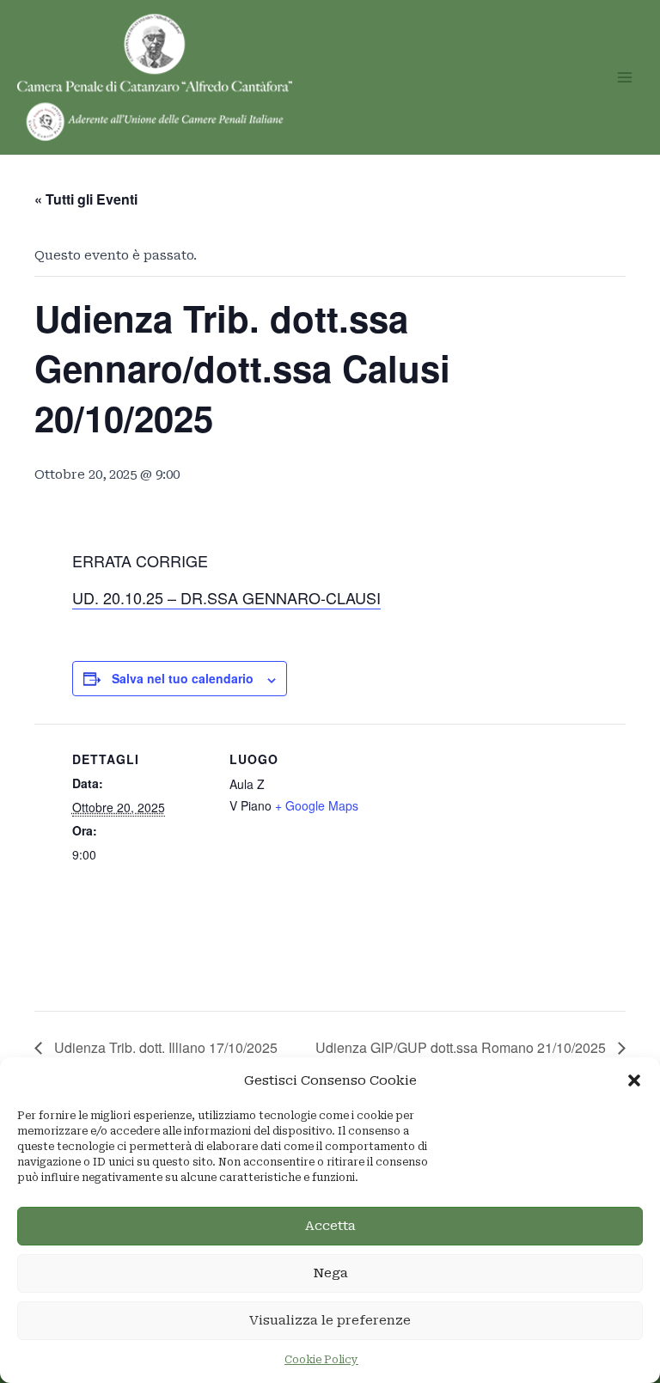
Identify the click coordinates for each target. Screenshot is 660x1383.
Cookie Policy (321, 1360)
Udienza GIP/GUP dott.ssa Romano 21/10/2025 (462, 1047)
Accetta (330, 1225)
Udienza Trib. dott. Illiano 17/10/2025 (164, 1047)
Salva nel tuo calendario (183, 678)
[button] (634, 1080)
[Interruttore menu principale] (625, 77)
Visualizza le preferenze (330, 1320)
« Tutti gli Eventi (86, 199)
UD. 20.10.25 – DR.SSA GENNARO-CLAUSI (226, 597)
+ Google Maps (316, 805)
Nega (330, 1273)
